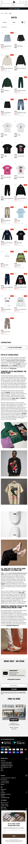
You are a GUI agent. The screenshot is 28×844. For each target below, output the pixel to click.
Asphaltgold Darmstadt (7, 765)
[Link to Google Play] (19, 742)
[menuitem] (4, 22)
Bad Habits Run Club (6, 767)
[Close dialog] (25, 812)
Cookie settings (5, 781)
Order (2, 791)
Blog (2, 770)
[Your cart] (26, 2)
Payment (3, 792)
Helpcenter (3, 789)
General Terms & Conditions (8, 778)
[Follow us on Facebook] (26, 792)
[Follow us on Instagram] (26, 758)
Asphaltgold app (5, 797)
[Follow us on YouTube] (26, 808)
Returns (3, 796)
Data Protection (5, 782)
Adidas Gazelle (5, 806)
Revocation (4, 779)
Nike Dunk (3, 807)
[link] (14, 2)
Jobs (2, 768)
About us (3, 760)
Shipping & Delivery (6, 794)
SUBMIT (14, 836)
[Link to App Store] (6, 742)
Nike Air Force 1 (5, 802)
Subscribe (14, 689)
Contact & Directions (6, 762)
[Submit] (25, 5)
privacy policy (22, 692)
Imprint (2, 784)
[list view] (24, 22)
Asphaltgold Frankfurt (6, 764)
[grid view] (22, 22)
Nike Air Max (4, 809)
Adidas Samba (4, 804)
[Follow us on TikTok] (26, 775)
